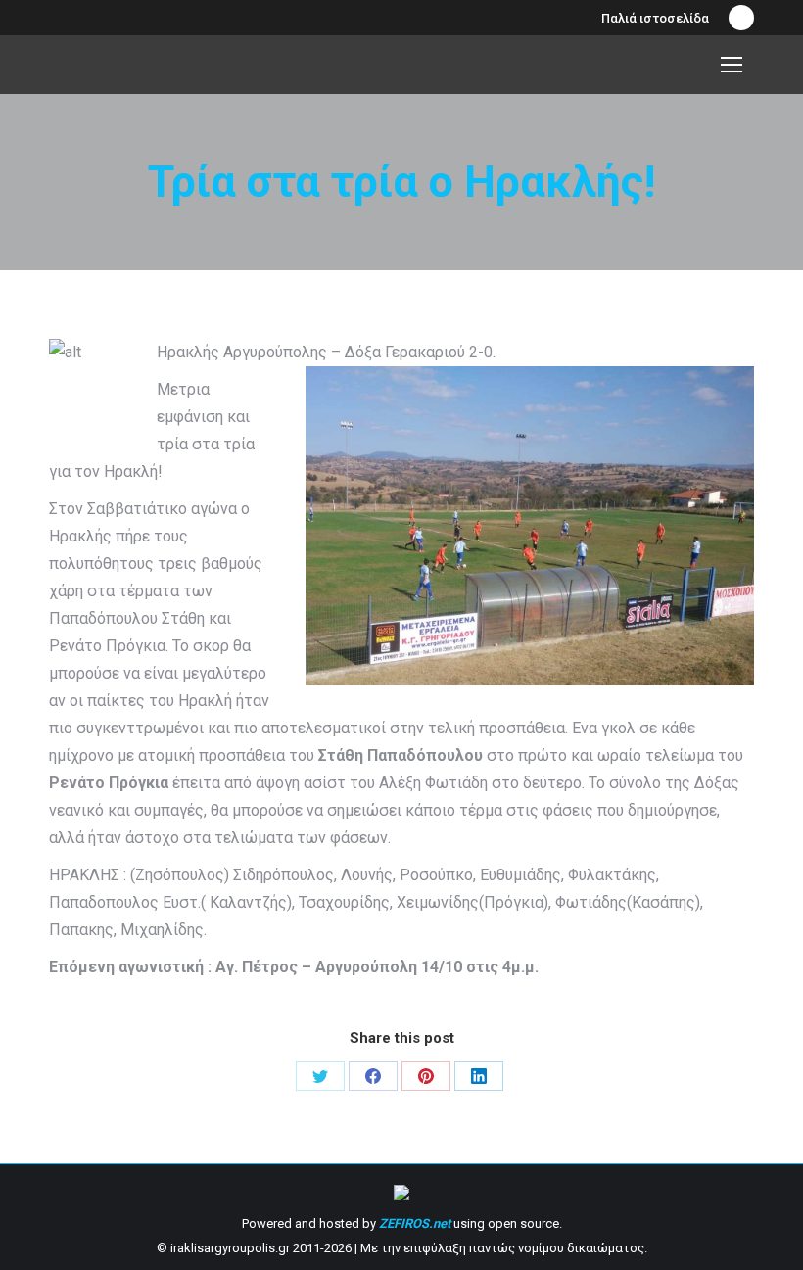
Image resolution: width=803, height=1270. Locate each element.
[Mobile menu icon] (731, 64)
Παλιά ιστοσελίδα (655, 18)
